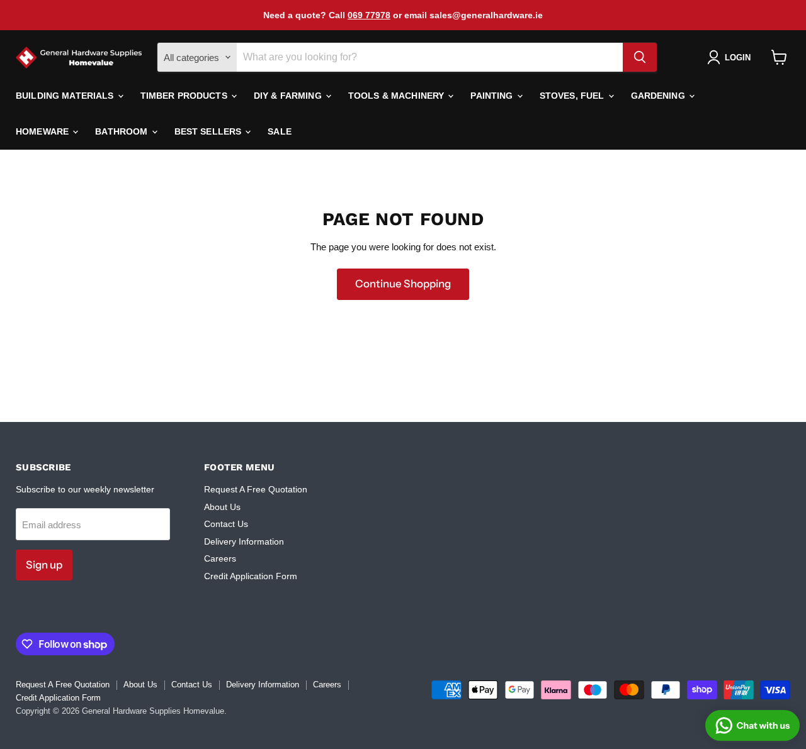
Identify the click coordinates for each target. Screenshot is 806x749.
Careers (220, 558)
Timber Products (185, 96)
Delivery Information (244, 541)
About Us (222, 507)
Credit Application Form (250, 576)
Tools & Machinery (397, 96)
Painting (492, 96)
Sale (280, 131)
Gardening (659, 96)
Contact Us (226, 524)
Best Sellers (209, 131)
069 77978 (369, 15)
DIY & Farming (289, 96)
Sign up (44, 564)
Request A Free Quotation (255, 489)
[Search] (640, 57)
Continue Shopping (403, 283)
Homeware (43, 131)
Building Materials (66, 96)
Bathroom (122, 131)
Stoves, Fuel (573, 96)
